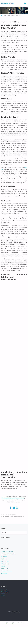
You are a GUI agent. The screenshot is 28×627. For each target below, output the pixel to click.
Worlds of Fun (4, 568)
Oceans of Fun (4, 563)
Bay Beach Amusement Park (8, 554)
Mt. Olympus (4, 556)
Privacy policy (4, 590)
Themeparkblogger (7, 3)
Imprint (3, 593)
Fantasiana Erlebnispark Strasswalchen (13, 516)
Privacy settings (5, 591)
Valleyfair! (3, 566)
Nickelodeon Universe (6, 571)
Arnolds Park (4, 573)
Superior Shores (5, 561)
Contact (3, 595)
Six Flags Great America (7, 551)
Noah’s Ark (3, 559)
